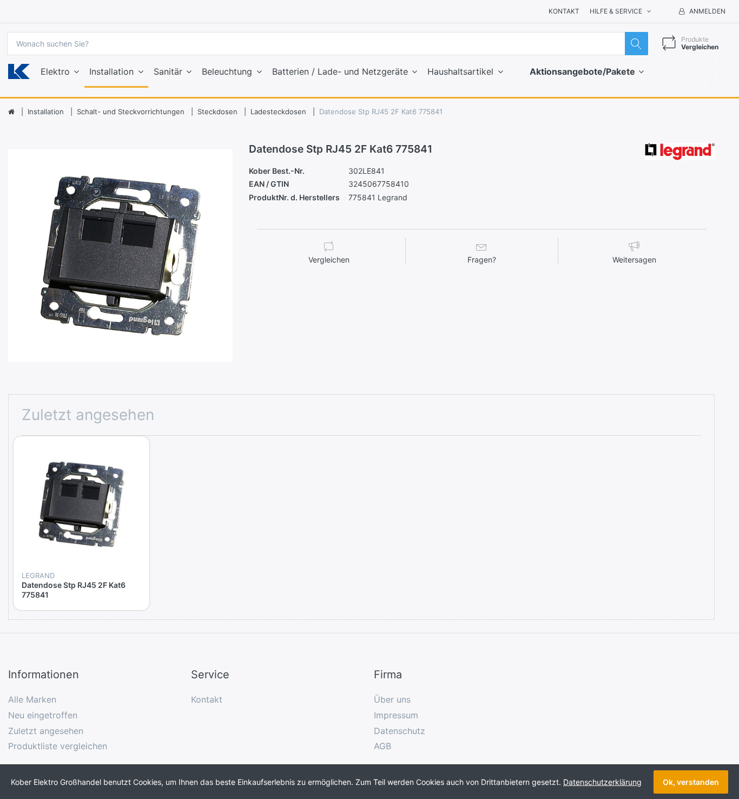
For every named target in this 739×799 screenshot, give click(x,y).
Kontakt (564, 11)
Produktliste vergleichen (57, 746)
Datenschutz (399, 730)
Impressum (396, 715)
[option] (120, 255)
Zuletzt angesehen (45, 730)
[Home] (11, 112)
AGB (382, 746)
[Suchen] (636, 43)
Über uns (392, 699)
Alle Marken (32, 699)
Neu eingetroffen (42, 715)
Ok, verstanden (691, 782)
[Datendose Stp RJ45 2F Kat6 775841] (120, 255)
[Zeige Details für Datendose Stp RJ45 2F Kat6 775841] (81, 504)
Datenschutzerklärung (602, 782)
